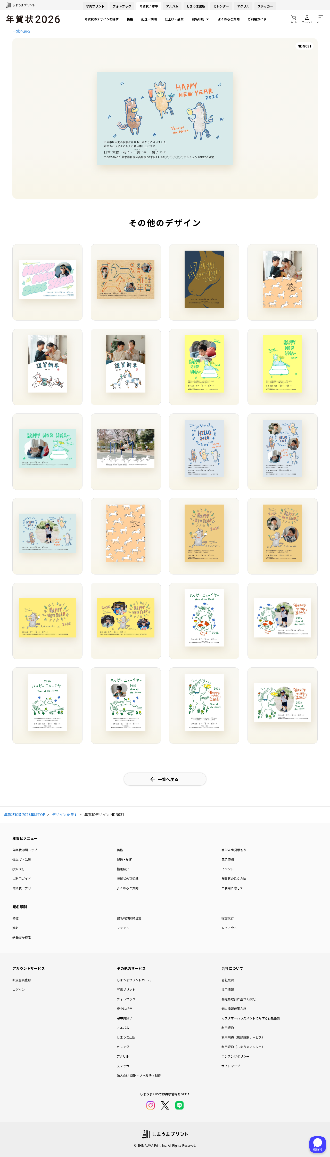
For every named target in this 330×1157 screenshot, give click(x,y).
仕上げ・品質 (174, 19)
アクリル (243, 6)
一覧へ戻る (21, 31)
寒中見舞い (124, 1018)
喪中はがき (124, 1008)
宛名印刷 (198, 19)
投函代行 (18, 869)
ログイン (18, 989)
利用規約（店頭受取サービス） (243, 1037)
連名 (15, 927)
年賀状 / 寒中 (148, 6)
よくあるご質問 (229, 19)
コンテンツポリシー (235, 1056)
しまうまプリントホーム (134, 980)
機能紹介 (123, 869)
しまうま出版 (196, 6)
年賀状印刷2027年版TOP (24, 814)
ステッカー (265, 6)
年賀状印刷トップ (24, 850)
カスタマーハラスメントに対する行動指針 (250, 1018)
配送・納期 (149, 19)
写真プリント (126, 989)
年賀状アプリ (21, 888)
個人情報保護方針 (233, 1008)
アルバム (172, 6)
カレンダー (221, 6)
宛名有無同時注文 (129, 918)
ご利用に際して (232, 888)
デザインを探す (64, 814)
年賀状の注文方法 (233, 878)
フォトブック (122, 6)
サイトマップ (230, 1066)
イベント (227, 869)
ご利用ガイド (257, 19)
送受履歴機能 (21, 937)
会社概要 (227, 980)
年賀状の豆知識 (127, 878)
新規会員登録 (21, 980)
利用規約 (227, 1027)
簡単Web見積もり (233, 850)
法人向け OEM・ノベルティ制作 (139, 1075)
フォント (123, 927)
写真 (95, 6)
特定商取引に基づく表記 (238, 999)
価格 (130, 19)
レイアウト (229, 927)
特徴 (15, 918)
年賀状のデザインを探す (102, 19)
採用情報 (227, 989)
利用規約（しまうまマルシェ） (243, 1046)
